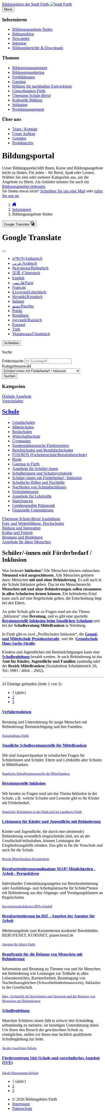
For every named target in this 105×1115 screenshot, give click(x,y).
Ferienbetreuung (25, 491)
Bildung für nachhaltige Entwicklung (42, 86)
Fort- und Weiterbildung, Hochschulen (33, 523)
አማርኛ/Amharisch (27, 258)
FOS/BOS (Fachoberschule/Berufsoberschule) (49, 455)
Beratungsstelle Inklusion (24, 783)
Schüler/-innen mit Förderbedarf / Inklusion (47, 478)
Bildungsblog (23, 34)
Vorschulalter (12, 401)
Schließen (11, 343)
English (18, 278)
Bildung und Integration (21, 528)
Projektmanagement (28, 109)
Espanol (18, 324)
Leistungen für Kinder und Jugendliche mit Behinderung (51, 821)
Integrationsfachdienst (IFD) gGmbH (27, 906)
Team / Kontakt (24, 129)
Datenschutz (22, 1108)
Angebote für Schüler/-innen (35, 468)
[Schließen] (4, 251)
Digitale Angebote (16, 396)
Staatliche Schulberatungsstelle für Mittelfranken (44, 745)
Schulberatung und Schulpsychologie (42, 473)
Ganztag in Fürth (26, 464)
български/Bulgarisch (30, 268)
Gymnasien (21, 441)
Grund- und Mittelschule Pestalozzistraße (50, 636)
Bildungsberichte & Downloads (37, 48)
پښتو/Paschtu (23, 306)
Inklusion (19, 105)
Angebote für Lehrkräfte (31, 496)
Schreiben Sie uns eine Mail (62, 191)
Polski (17, 311)
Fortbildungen (23, 77)
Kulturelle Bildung (27, 100)
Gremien (19, 138)
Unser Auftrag (23, 133)
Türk (16, 329)
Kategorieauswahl (16, 366)
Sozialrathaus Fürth (15, 736)
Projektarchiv (23, 143)
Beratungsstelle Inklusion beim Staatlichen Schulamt (47, 621)
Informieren (21, 209)
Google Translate (17, 224)
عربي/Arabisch (24, 263)
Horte (16, 459)
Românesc (20, 315)
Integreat (19, 43)
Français (19, 287)
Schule (10, 411)
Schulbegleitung (16, 656)
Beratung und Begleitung (22, 537)
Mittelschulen (23, 427)
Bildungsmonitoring (28, 72)
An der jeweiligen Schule (19, 1048)
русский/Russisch (27, 320)
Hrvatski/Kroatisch (27, 296)
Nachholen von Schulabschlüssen (39, 487)
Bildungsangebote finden (32, 29)
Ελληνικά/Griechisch (29, 292)
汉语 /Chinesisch (26, 273)
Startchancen (22, 501)
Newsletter (21, 38)
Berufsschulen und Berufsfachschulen (42, 450)
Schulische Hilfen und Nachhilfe (38, 482)
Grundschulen (23, 422)
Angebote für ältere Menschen (26, 542)
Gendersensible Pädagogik (33, 505)
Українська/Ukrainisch (31, 334)
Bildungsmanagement (29, 68)
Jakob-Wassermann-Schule (20, 1073)
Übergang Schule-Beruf (31, 95)
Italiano (18, 301)
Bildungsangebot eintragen (23, 186)
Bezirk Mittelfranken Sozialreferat (25, 859)
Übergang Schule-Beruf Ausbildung (31, 519)
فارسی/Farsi (22, 283)
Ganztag (19, 81)
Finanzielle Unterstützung (33, 510)
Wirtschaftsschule (26, 436)
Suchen (9, 376)
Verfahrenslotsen (16, 712)
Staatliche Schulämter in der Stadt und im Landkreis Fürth (42, 812)
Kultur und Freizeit (17, 532)
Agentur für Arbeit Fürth (18, 944)
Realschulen (22, 431)
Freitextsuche (12, 361)
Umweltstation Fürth (28, 91)
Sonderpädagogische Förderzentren (40, 445)
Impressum (21, 1104)
